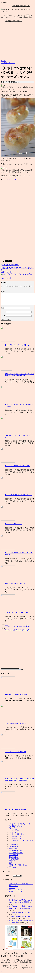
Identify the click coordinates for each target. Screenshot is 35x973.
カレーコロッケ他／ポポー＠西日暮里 (15, 752)
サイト (3, 315)
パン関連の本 (13, 844)
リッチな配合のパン (16, 851)
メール (3, 312)
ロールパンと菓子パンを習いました (17, 630)
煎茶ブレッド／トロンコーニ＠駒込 (17, 626)
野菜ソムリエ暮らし (16, 889)
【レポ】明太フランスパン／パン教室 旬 (17, 345)
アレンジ (12, 828)
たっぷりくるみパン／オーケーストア (15, 723)
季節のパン (12, 861)
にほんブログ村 (6, 272)
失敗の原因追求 (14, 859)
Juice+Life (12, 888)
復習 (10, 863)
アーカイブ (8, 875)
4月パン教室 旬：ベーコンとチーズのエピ (16, 612)
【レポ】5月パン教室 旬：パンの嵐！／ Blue (17, 466)
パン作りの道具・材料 (16, 834)
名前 (2, 308)
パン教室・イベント (11, 179)
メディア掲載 (13, 848)
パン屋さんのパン (15, 836)
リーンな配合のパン (16, 853)
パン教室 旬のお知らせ (21, 6)
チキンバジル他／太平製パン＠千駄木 (15, 809)
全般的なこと (13, 857)
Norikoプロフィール (15, 892)
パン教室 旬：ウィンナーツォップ (20, 912)
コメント (4, 292)
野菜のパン (12, 867)
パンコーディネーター (16, 832)
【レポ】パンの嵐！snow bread (13, 524)
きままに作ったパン (16, 826)
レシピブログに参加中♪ (10, 265)
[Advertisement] (17, 41)
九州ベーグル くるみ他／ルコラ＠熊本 (16, 694)
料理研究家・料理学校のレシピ (19, 865)
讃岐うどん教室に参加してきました (15, 583)
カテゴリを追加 (14, 830)
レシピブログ (13, 855)
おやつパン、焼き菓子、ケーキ (19, 824)
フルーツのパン (14, 846)
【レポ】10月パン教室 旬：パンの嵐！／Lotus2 (18, 495)
